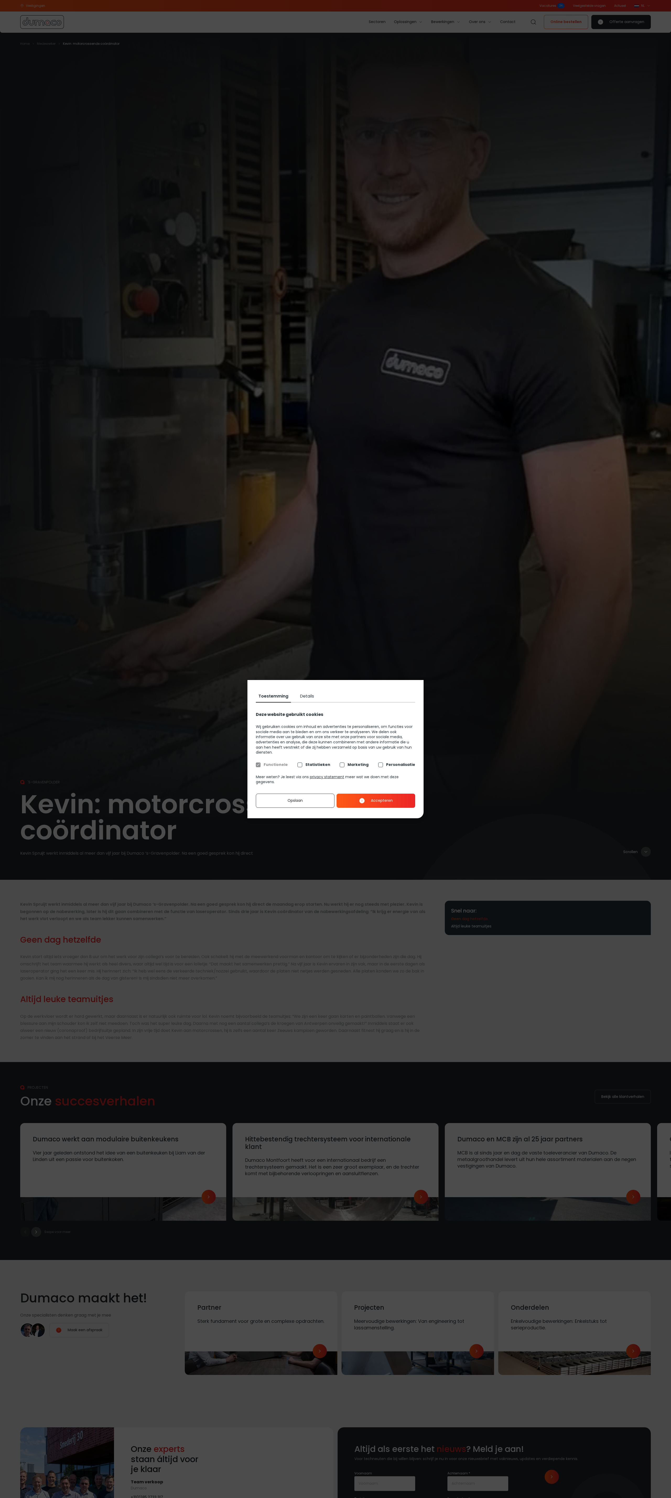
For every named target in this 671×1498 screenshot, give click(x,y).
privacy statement (327, 776)
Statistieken (317, 764)
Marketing (358, 764)
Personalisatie (400, 764)
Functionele (276, 764)
